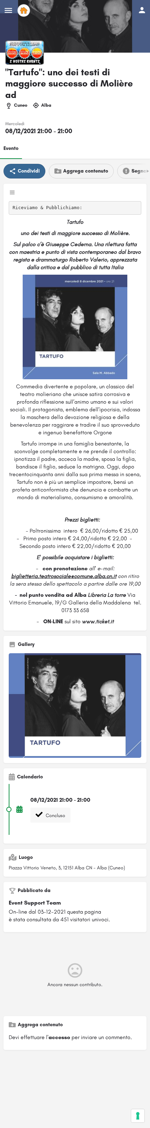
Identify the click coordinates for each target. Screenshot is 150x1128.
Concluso (54, 815)
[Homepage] (24, 10)
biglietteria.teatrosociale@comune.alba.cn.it (64, 576)
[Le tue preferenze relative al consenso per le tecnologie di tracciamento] (137, 1115)
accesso (59, 1037)
